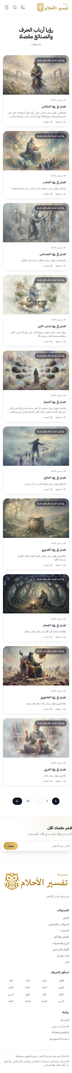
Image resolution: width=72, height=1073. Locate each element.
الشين (61, 1001)
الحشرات (64, 930)
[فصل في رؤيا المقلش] (36, 75)
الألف (61, 981)
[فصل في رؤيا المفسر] (36, 150)
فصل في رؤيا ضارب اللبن (52, 326)
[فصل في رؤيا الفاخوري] (36, 666)
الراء (44, 994)
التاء (28, 981)
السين (11, 994)
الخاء (27, 987)
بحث (10, 846)
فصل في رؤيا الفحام (54, 625)
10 (27, 801)
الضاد (27, 1001)
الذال (61, 994)
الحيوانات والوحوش (58, 924)
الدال (10, 987)
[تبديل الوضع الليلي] (23, 7)
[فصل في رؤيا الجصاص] (36, 222)
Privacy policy (60, 1032)
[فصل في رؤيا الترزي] (36, 738)
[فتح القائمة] (6, 7)
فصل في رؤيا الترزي (55, 769)
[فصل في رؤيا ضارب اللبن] (36, 294)
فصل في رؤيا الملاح (55, 478)
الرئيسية (65, 1020)
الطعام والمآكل (61, 937)
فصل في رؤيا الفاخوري (53, 697)
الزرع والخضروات (60, 943)
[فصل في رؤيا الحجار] (36, 370)
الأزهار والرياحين (61, 949)
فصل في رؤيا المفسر (54, 182)
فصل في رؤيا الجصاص (53, 254)
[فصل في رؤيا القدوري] (36, 518)
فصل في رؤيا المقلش (54, 106)
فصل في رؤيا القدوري (54, 550)
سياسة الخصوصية (59, 1039)
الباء (44, 981)
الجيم (61, 987)
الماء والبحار (63, 956)
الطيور (66, 918)
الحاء (44, 987)
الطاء (10, 1001)
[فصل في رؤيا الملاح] (36, 446)
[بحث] (14, 7)
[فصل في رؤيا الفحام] (36, 594)
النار (67, 962)
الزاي (27, 994)
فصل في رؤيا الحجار (54, 402)
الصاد (44, 1001)
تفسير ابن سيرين (60, 1026)
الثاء (11, 981)
